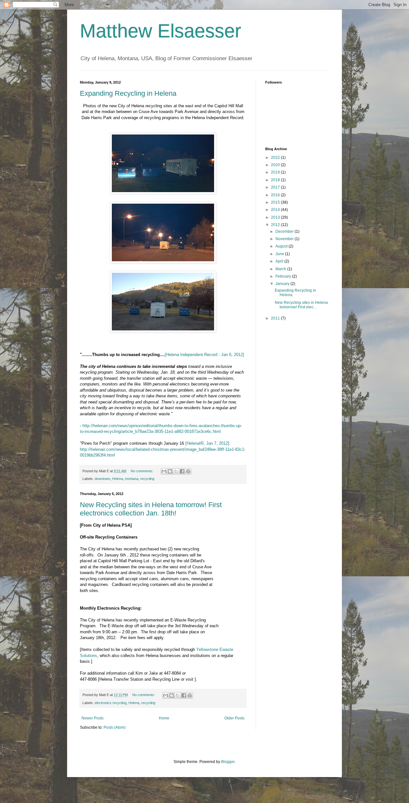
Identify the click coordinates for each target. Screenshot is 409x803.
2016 (276, 195)
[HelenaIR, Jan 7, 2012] (207, 443)
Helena (117, 479)
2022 (276, 157)
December (285, 231)
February (283, 276)
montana (131, 479)
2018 (276, 180)
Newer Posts (92, 718)
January (282, 283)
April (279, 261)
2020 (276, 165)
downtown (102, 479)
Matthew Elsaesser (160, 31)
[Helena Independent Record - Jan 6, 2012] (204, 354)
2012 (276, 225)
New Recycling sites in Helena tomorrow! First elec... (301, 304)
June (280, 254)
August (282, 246)
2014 (276, 209)
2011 (276, 318)
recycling (147, 479)
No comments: (142, 471)
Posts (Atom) (115, 727)
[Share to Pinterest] (188, 471)
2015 (276, 202)
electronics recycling (111, 703)
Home (164, 718)
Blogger (228, 761)
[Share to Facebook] (182, 471)
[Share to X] (176, 471)
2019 (276, 172)
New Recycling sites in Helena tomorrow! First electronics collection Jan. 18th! (151, 509)
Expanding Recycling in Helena (128, 93)
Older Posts (234, 718)
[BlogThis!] (170, 471)
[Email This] (164, 471)
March (281, 269)
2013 (276, 217)
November (285, 239)
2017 (276, 187)
